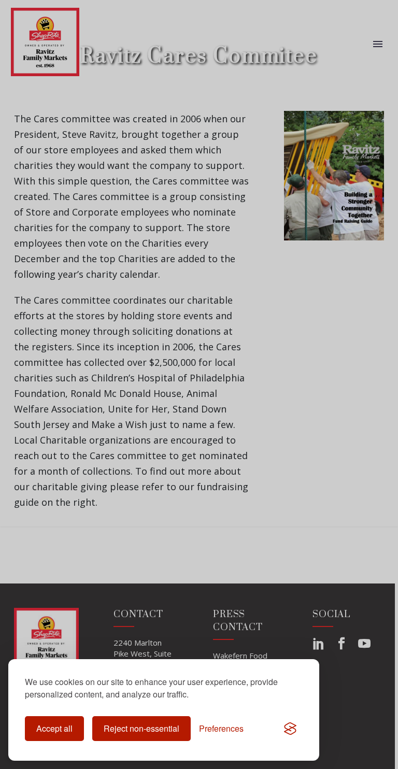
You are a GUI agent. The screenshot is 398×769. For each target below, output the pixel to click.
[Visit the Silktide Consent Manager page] (290, 728)
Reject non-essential (141, 728)
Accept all (54, 728)
